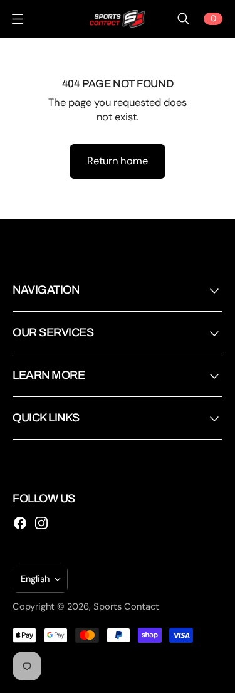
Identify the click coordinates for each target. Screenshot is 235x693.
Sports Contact (126, 606)
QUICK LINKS (46, 417)
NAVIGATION (46, 289)
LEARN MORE (49, 375)
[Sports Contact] (118, 19)
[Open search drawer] (183, 18)
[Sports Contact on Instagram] (41, 523)
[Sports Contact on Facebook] (20, 523)
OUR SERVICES (53, 332)
